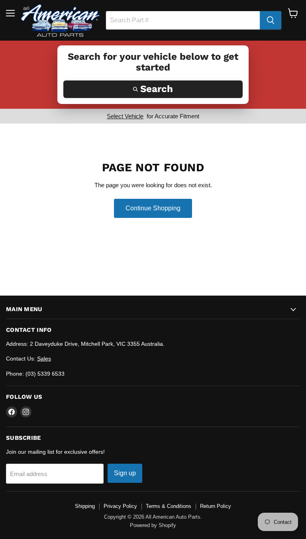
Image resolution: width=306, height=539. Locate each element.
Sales (44, 358)
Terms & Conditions (168, 506)
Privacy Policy (120, 506)
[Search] (270, 20)
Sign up (125, 473)
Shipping (85, 506)
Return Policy (215, 506)
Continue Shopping (153, 208)
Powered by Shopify (153, 525)
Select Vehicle (125, 116)
